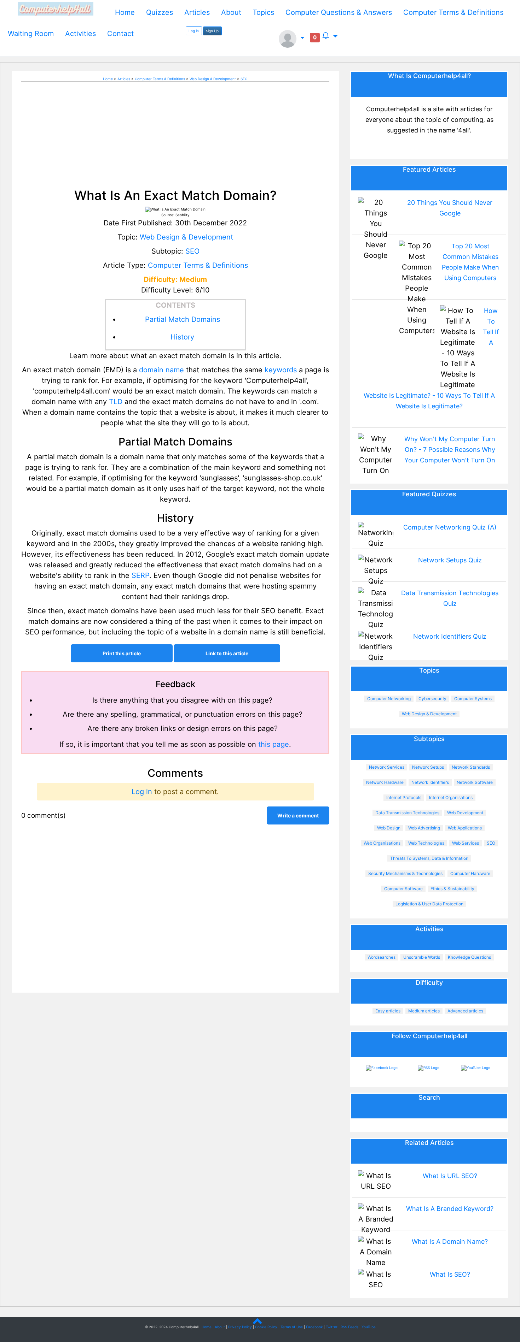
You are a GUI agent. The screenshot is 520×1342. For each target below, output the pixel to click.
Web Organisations (382, 843)
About (231, 12)
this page (273, 744)
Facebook (314, 1327)
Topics (263, 12)
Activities (80, 33)
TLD (115, 401)
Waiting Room (31, 33)
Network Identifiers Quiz (449, 636)
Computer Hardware (470, 873)
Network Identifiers (430, 782)
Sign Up (212, 31)
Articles (197, 12)
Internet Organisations (451, 797)
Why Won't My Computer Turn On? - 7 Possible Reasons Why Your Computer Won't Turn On (449, 449)
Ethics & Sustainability (452, 888)
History (182, 337)
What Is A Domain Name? (450, 1241)
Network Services (386, 767)
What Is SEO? (450, 1274)
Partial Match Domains (182, 319)
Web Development (465, 812)
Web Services (465, 843)
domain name (161, 370)
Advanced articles (465, 1010)
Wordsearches (381, 957)
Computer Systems (473, 698)
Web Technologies (426, 843)
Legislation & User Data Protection (429, 903)
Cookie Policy (266, 1327)
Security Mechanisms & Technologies (405, 873)
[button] (292, 39)
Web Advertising (424, 827)
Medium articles (424, 1010)
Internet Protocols (403, 797)
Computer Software (403, 888)
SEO (244, 79)
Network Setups (428, 767)
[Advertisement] (175, 131)
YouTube (369, 1327)
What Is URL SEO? (450, 1176)
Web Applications (465, 827)
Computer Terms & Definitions (453, 12)
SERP (140, 575)
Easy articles (387, 1010)
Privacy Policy (240, 1327)
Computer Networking (389, 698)
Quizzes (159, 12)
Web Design (388, 827)
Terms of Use (292, 1327)
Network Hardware (385, 782)
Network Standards (471, 767)
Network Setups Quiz (450, 560)
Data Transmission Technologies (407, 812)
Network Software (475, 782)
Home (125, 12)
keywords (281, 370)
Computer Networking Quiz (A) (450, 527)
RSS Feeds (349, 1327)
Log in (194, 31)
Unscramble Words (421, 957)
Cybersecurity (432, 698)
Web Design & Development (213, 79)
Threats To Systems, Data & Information (429, 858)
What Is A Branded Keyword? (449, 1208)
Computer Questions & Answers (338, 12)
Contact (120, 33)
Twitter (331, 1327)
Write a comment (298, 815)
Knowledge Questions (469, 957)
